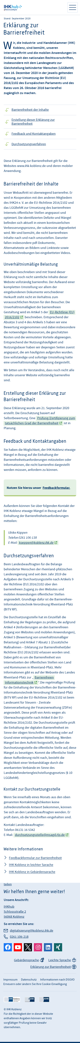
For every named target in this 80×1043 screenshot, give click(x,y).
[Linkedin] (48, 947)
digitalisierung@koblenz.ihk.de (31, 930)
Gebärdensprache (26, 960)
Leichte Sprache (59, 960)
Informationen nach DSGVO (57, 979)
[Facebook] (8, 947)
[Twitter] (28, 947)
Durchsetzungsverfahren (29, 144)
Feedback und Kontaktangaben (34, 134)
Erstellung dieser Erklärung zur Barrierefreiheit (33, 122)
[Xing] (58, 947)
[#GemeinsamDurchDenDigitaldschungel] (33, 7)
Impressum (10, 979)
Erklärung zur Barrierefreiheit (50, 967)
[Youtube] (18, 947)
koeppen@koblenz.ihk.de (36, 543)
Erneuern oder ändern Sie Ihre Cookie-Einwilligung (35, 984)
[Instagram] (38, 947)
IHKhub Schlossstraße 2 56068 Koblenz (15, 912)
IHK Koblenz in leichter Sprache (31, 865)
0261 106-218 (19, 937)
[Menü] (72, 7)
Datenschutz (29, 979)
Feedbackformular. (56, 488)
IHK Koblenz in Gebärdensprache (32, 872)
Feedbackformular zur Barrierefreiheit (35, 858)
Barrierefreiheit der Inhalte (30, 110)
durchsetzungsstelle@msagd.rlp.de (40, 835)
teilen (8, 884)
